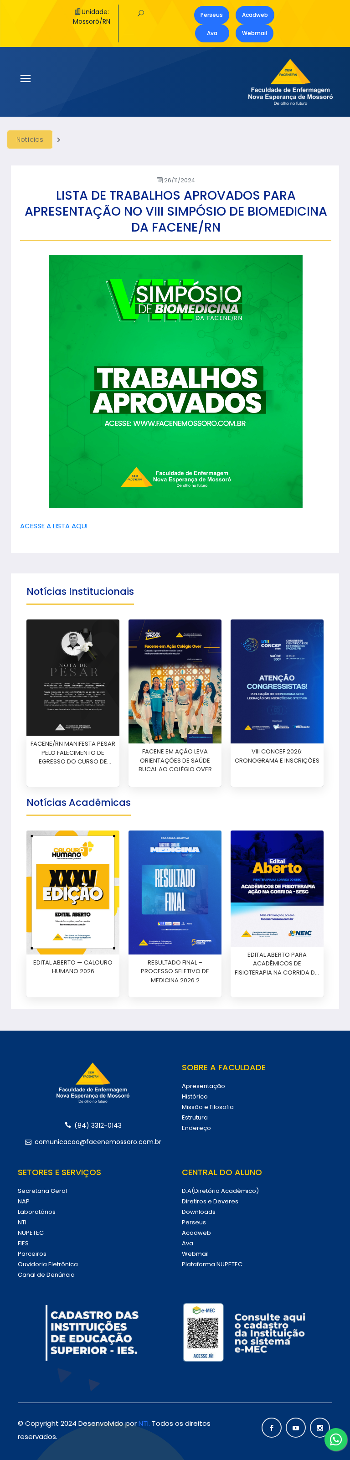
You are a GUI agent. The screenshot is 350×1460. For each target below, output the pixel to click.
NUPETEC (31, 1232)
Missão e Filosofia (208, 1106)
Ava (212, 33)
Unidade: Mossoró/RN (91, 16)
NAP (24, 1201)
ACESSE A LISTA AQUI (54, 526)
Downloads (199, 1211)
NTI (22, 1222)
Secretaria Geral (42, 1190)
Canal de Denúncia (46, 1274)
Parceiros (32, 1253)
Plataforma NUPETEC (212, 1264)
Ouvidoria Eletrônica (48, 1264)
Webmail (254, 33)
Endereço (196, 1127)
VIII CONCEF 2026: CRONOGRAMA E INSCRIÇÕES (277, 756)
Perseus (212, 15)
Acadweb (255, 15)
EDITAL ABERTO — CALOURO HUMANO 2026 (73, 967)
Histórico (195, 1096)
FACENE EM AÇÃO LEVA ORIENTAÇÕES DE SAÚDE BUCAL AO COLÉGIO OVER (175, 760)
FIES (23, 1243)
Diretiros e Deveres (210, 1201)
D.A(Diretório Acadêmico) (220, 1190)
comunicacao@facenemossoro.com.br (98, 1141)
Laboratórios (37, 1211)
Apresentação (203, 1086)
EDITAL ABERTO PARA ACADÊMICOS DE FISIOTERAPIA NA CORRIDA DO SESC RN (277, 963)
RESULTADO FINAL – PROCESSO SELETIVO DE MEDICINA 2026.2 (175, 971)
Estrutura (195, 1117)
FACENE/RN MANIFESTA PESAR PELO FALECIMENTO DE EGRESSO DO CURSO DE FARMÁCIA (73, 752)
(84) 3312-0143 (98, 1125)
